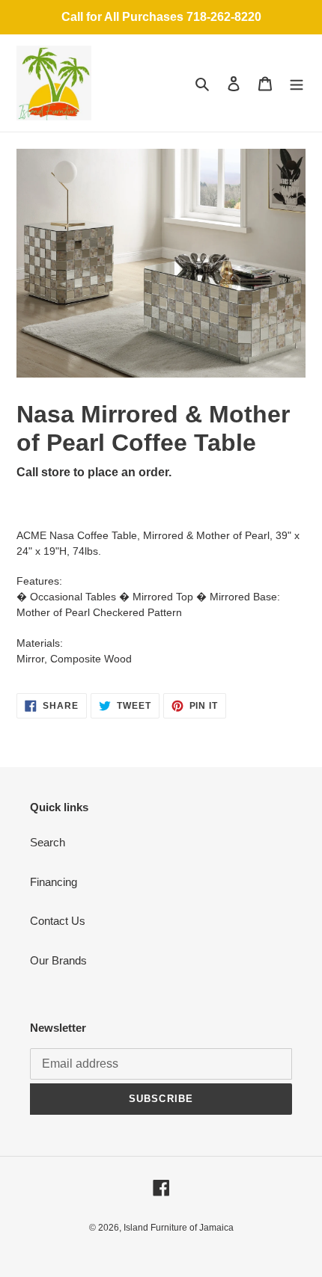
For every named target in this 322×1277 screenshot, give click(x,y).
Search (47, 842)
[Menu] (296, 83)
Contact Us (57, 920)
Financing (53, 882)
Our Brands (58, 960)
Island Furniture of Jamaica (179, 1227)
